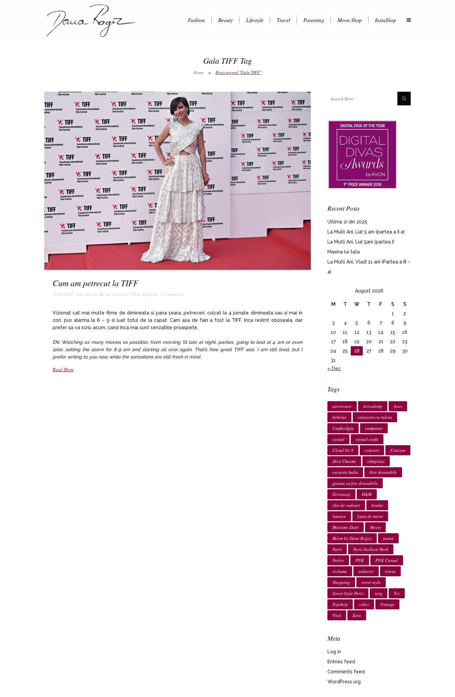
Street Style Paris (347, 593)
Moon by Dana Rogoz (352, 538)
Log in (334, 651)
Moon (375, 527)
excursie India (345, 472)
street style (371, 582)
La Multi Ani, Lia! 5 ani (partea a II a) (366, 231)
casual (338, 439)
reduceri (366, 571)
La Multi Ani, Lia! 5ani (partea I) (360, 241)
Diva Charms (344, 461)
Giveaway (341, 494)
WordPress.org (344, 681)
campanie (374, 428)
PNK (359, 560)
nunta (388, 538)
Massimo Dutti (345, 527)
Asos (398, 406)
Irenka (377, 505)
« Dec (334, 368)
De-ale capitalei (114, 294)
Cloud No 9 (342, 450)
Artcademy (372, 406)
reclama (339, 571)
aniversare (342, 406)
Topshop (340, 604)
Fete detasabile (383, 472)
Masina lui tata (343, 251)
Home (199, 72)
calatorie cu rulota (375, 417)
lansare (339, 516)
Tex (397, 593)
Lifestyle (150, 294)
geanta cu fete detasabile (355, 483)
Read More (63, 369)
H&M (367, 494)
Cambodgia (343, 428)
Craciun (397, 450)
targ (378, 593)
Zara (356, 615)
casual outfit (367, 439)
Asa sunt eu (87, 294)
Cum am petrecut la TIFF (95, 282)
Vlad (336, 615)
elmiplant (376, 461)
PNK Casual (386, 560)
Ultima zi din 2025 (347, 221)
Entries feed (341, 661)
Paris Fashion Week (370, 549)
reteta (390, 571)
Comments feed (346, 671)
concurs (372, 450)
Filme (136, 294)
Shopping (341, 582)
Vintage (387, 604)
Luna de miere (370, 516)
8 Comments (173, 294)
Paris (337, 549)
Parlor (338, 560)
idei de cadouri (346, 505)
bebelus (339, 417)
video (364, 604)
